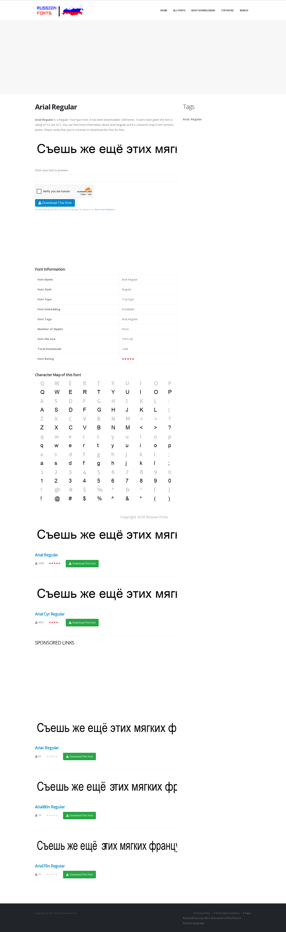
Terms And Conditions (227, 913)
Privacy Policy (203, 913)
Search (244, 10)
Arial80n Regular (50, 807)
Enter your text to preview (51, 170)
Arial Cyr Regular (50, 614)
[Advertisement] (143, 57)
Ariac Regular (47, 747)
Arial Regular (46, 555)
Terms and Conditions (105, 209)
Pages (248, 913)
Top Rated (227, 10)
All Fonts (179, 10)
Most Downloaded (203, 10)
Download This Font (56, 203)
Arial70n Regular (50, 866)
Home (163, 10)
